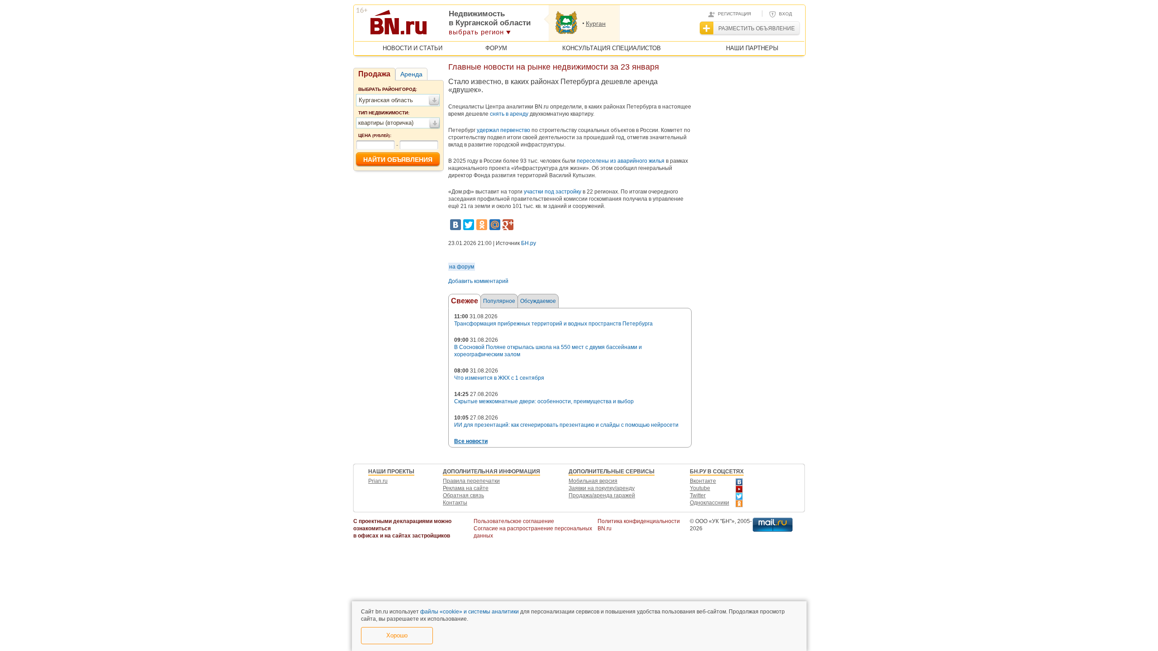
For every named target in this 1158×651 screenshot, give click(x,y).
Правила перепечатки (471, 481)
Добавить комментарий (478, 281)
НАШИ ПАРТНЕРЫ (752, 48)
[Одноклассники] (481, 224)
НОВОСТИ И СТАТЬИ (412, 48)
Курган (596, 23)
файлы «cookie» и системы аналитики (469, 612)
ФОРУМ (496, 48)
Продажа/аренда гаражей (602, 495)
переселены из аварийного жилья (620, 161)
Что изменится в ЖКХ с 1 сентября (499, 378)
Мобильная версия (593, 481)
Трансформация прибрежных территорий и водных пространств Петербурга (553, 324)
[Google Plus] (508, 224)
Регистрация (734, 13)
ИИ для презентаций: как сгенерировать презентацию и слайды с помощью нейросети (566, 425)
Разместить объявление (756, 28)
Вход (785, 13)
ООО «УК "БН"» (715, 521)
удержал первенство (503, 130)
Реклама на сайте (466, 488)
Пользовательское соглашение (514, 521)
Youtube (700, 488)
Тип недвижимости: (383, 112)
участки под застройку (552, 192)
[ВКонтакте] (455, 224)
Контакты (455, 502)
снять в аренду (509, 114)
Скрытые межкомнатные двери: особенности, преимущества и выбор (544, 401)
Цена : (374, 135)
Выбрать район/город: (387, 89)
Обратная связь (463, 495)
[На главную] (442, 25)
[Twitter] (468, 224)
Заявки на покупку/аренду (602, 488)
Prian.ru (378, 481)
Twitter (698, 495)
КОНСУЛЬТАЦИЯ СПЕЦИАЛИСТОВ (611, 48)
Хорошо (397, 635)
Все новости (471, 441)
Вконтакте (703, 481)
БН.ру (528, 243)
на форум (461, 267)
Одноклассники (709, 502)
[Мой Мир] (494, 224)
